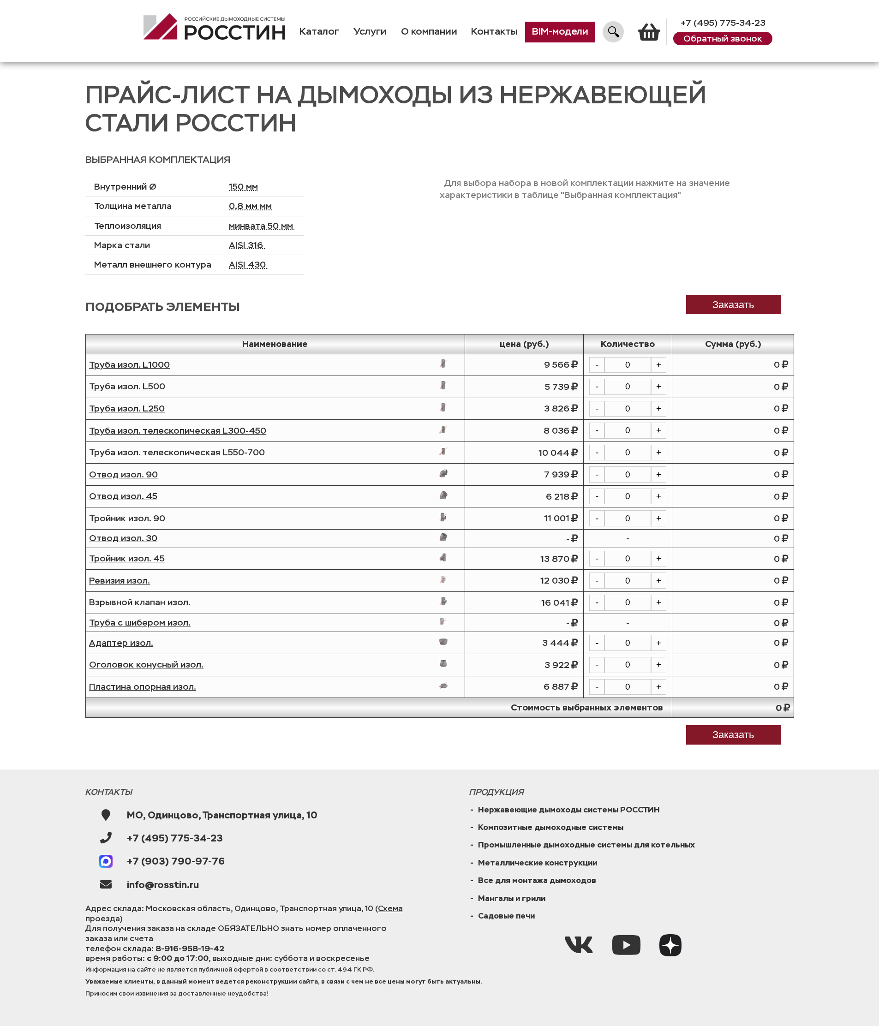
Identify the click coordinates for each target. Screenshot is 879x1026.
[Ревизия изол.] (443, 579)
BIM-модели (560, 31)
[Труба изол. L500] (443, 385)
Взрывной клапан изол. (140, 602)
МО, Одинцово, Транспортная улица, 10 (222, 815)
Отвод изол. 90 (123, 474)
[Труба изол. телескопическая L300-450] (443, 429)
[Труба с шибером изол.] (443, 621)
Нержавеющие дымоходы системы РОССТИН (569, 810)
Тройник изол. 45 (127, 558)
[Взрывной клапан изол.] (443, 601)
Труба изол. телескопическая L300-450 (177, 430)
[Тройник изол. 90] (443, 517)
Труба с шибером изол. (140, 622)
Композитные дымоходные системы (550, 827)
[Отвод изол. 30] (443, 537)
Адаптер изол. (121, 643)
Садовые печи (506, 916)
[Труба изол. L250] (443, 407)
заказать (733, 304)
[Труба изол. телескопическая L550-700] (443, 451)
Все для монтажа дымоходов (537, 880)
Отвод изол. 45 (123, 496)
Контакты (494, 31)
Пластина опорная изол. (142, 686)
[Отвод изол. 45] (443, 495)
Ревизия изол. (119, 580)
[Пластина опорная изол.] (443, 685)
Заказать (733, 734)
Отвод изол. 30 (123, 538)
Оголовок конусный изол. (146, 664)
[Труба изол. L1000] (443, 363)
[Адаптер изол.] (443, 641)
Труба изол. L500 (127, 386)
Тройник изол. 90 (127, 518)
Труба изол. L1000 (129, 364)
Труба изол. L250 (127, 408)
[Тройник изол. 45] (443, 557)
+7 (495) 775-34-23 (723, 23)
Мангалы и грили (511, 898)
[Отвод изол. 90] (443, 473)
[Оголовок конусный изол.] (443, 663)
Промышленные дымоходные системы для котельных (586, 845)
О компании (429, 31)
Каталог (319, 31)
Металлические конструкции (537, 863)
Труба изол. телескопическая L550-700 (177, 452)
